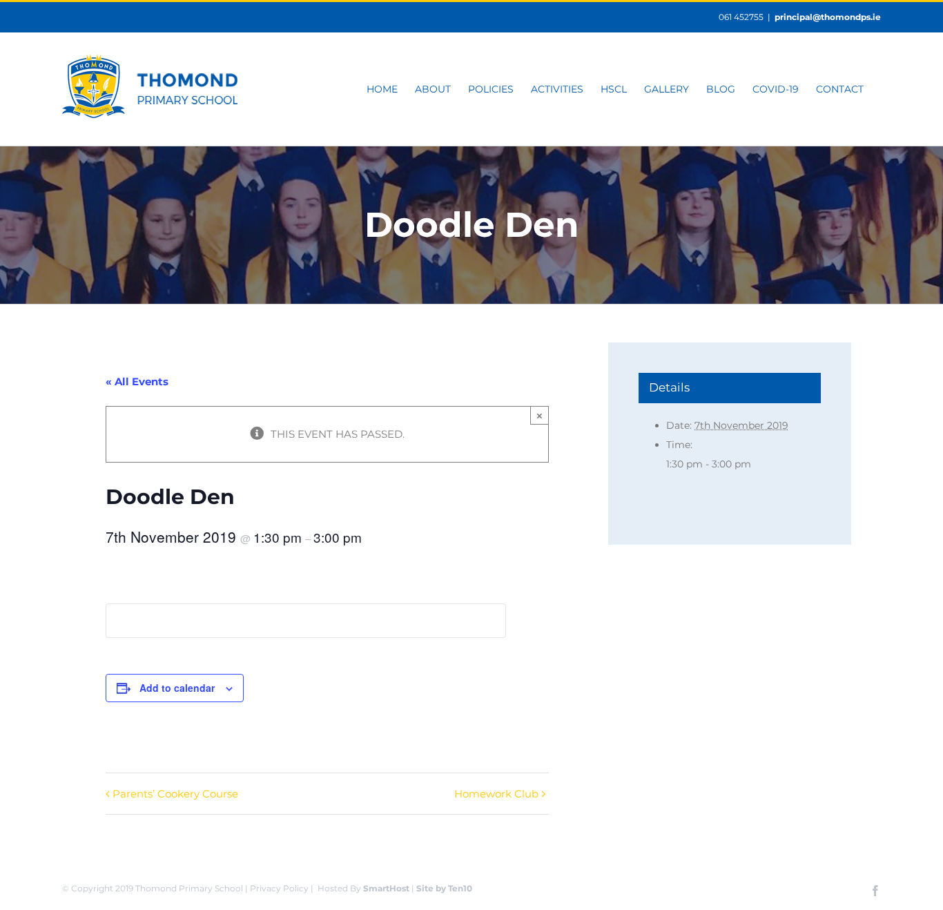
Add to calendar (177, 688)
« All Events (137, 381)
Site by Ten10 (444, 888)
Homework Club (496, 793)
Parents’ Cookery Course (175, 793)
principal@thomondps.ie (828, 17)
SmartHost (386, 888)
